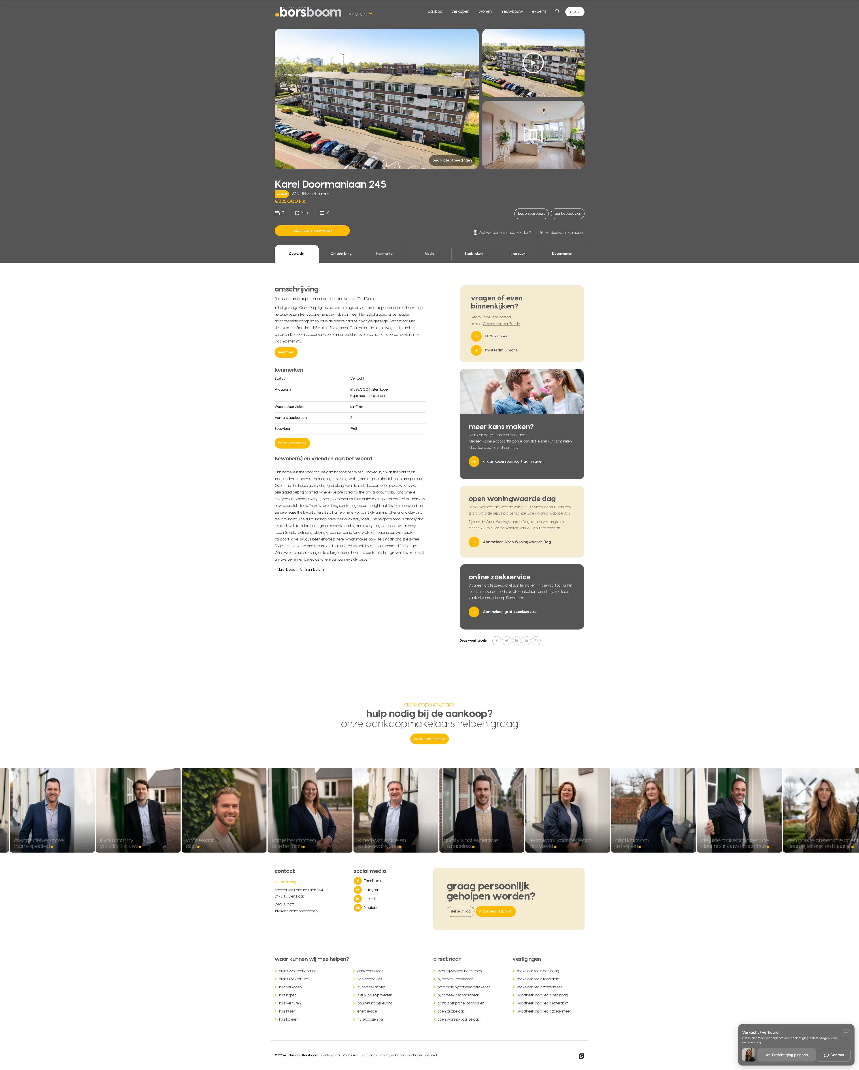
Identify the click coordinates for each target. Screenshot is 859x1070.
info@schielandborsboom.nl (297, 911)
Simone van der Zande (501, 324)
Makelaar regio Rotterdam (538, 979)
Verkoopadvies (369, 979)
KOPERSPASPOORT (531, 213)
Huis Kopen (288, 995)
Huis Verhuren (290, 1003)
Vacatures (350, 1055)
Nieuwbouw (512, 11)
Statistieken (474, 253)
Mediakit (431, 1055)
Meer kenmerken (292, 443)
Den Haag (288, 882)
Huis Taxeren (289, 1019)
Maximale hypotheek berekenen (464, 987)
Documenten (562, 253)
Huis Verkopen (290, 987)
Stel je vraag (461, 911)
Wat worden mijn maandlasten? (505, 232)
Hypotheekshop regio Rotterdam (542, 1003)
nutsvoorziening (370, 1019)
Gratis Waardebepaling (298, 971)
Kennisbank (368, 1055)
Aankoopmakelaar (429, 739)
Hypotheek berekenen (367, 396)
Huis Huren (287, 1011)
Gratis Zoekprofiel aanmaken (461, 1003)
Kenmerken (385, 253)
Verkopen (460, 11)
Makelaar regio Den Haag (538, 971)
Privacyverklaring (392, 1055)
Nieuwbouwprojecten (374, 995)
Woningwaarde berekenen (460, 971)
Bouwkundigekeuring (375, 1003)
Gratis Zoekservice (293, 979)
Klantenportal (330, 1055)
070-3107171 (285, 905)
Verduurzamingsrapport (565, 232)
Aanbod (435, 11)
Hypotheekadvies (371, 987)
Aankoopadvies (568, 213)
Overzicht (296, 253)
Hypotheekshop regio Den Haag (542, 995)
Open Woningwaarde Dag (459, 1019)
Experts (539, 11)
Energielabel (367, 1011)
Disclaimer (415, 1055)
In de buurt (518, 253)
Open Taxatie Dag (451, 1011)
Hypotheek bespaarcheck (458, 995)
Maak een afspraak (495, 911)
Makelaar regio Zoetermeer (539, 987)
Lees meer (286, 352)
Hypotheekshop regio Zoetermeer (544, 1011)
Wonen (485, 11)
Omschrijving (341, 253)
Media (429, 253)
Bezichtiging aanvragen (312, 230)
